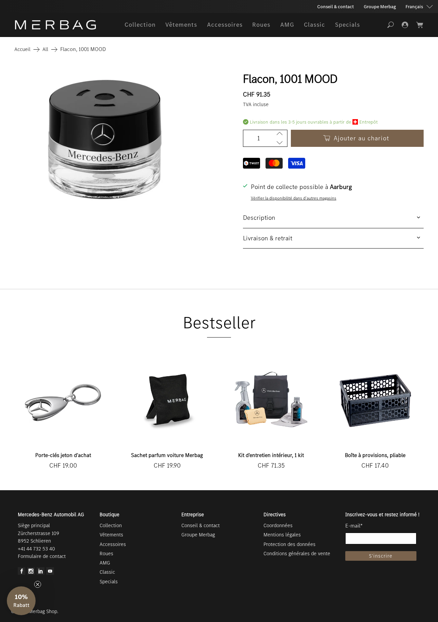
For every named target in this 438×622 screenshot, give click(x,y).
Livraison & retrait (267, 238)
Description (259, 217)
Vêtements (181, 25)
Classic (314, 25)
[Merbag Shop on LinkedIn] (40, 573)
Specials (347, 25)
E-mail (354, 525)
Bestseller (219, 322)
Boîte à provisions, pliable (375, 455)
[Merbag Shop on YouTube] (50, 573)
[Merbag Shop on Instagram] (31, 573)
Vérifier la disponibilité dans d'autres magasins (293, 198)
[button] (21, 600)
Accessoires (225, 25)
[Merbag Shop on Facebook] (22, 573)
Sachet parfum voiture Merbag (167, 455)
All (45, 49)
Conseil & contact (335, 6)
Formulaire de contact (42, 556)
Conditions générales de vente (296, 553)
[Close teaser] (37, 584)
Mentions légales (282, 534)
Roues (261, 25)
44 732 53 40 (40, 548)
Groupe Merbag (380, 6)
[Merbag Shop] (55, 25)
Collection (140, 25)
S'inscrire (380, 556)
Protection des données (289, 544)
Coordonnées (278, 525)
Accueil (22, 49)
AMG (287, 25)
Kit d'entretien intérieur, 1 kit (271, 455)
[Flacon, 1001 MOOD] (104, 138)
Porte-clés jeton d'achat (63, 455)
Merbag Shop (43, 611)
